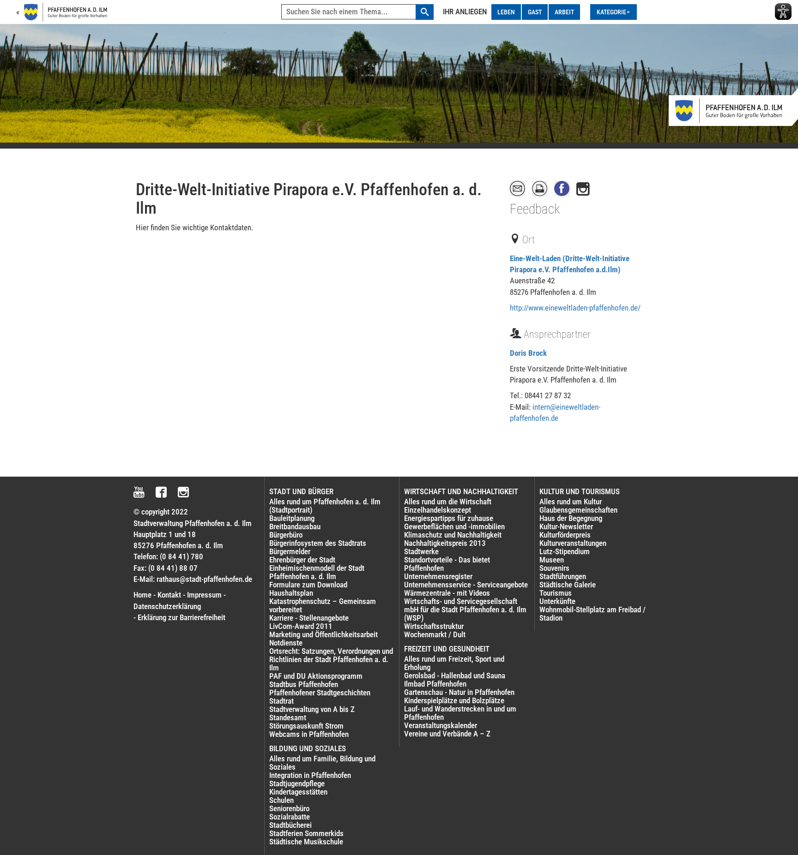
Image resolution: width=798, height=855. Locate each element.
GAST (535, 12)
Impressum (204, 594)
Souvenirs (554, 568)
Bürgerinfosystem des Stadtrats (317, 543)
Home (142, 594)
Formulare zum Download (308, 584)
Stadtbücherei (290, 825)
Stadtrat (281, 701)
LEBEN (506, 12)
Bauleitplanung (291, 518)
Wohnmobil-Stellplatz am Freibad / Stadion (592, 613)
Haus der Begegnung (570, 518)
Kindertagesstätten (298, 792)
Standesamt (287, 717)
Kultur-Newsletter (566, 526)
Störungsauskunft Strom (306, 726)
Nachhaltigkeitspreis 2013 (445, 543)
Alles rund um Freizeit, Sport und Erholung (454, 663)
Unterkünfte (557, 601)
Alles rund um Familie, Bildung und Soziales (322, 762)
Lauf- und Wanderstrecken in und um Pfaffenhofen (460, 713)
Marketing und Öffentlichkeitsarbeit (323, 634)
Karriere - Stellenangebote (309, 618)
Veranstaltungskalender (440, 725)
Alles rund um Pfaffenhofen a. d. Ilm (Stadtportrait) (325, 505)
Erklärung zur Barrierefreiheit (181, 617)
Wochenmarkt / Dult (435, 634)
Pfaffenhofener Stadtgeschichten (319, 692)
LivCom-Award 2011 (300, 626)
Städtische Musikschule (306, 841)
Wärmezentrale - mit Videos (447, 593)
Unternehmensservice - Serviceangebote (466, 584)
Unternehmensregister (438, 576)
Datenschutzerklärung (167, 606)
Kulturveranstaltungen (572, 543)
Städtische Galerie (567, 584)
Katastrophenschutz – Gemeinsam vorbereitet (322, 605)
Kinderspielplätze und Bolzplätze (454, 700)
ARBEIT (564, 12)
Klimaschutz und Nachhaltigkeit (453, 535)
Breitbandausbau (294, 526)
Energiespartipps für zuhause (448, 518)
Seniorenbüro (289, 808)
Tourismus (555, 593)
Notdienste (285, 643)
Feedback (535, 209)
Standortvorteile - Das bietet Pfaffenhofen (447, 564)
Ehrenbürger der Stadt (302, 560)
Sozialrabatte (289, 817)
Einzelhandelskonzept (437, 510)
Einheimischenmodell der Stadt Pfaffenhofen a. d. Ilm (316, 572)
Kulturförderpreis (565, 535)
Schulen (281, 800)
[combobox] (357, 12)
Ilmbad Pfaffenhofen (435, 684)
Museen (551, 560)
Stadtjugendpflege (297, 783)
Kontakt (169, 594)
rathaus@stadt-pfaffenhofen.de (204, 579)
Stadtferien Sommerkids (306, 833)
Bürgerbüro (285, 535)
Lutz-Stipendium (564, 551)
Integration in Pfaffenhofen (310, 775)
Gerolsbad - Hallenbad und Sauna (454, 675)
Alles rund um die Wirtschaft (447, 501)
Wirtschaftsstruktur (434, 626)
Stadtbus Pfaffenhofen (303, 684)
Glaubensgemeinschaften (578, 510)
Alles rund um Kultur (570, 501)
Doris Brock (528, 353)
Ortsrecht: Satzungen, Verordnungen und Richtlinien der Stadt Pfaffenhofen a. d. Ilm (331, 659)
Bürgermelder (289, 551)
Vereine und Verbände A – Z (447, 733)
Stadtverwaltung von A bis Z (312, 709)
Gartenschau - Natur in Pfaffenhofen (459, 692)
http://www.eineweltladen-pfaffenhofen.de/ (575, 307)
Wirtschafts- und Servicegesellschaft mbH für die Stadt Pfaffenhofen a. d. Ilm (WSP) (465, 609)
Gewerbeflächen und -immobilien (454, 526)
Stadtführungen (562, 576)
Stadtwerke (421, 551)
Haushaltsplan (291, 593)
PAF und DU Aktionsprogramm (316, 676)
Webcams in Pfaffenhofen (309, 734)
